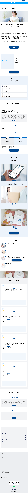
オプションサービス (4, 437)
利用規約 (2, 476)
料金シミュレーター (4, 439)
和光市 (5, 419)
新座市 (7, 419)
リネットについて (3, 463)
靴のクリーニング (6, 93)
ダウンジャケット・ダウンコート (5, 58)
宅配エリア (3, 431)
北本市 (14, 419)
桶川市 (9, 419)
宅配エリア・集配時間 (4, 459)
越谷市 (16, 418)
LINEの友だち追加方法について (4, 477)
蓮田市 (24, 419)
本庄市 (19, 417)
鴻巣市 (7, 418)
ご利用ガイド (4, 435)
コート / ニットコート (4, 60)
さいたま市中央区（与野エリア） (6, 415)
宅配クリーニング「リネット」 (16, 39)
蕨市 (18, 418)
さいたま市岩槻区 (23, 416)
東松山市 (21, 417)
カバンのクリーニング (7, 96)
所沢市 (12, 417)
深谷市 (9, 418)
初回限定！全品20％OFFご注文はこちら (14, 3)
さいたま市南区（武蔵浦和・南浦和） (6, 416)
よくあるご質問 (4, 443)
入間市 (23, 418)
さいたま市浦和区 (22, 415)
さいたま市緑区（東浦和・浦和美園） (16, 416)
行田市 (7, 417)
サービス (2, 455)
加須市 (16, 417)
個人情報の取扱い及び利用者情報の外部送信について (6, 472)
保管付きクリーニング (7, 88)
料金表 (3, 429)
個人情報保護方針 (2, 471)
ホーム (2, 453)
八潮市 (16, 419)
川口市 (5, 417)
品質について (4, 433)
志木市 (2, 419)
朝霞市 (25, 418)
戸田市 (20, 418)
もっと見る (13, 120)
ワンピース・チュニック (4, 64)
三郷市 (21, 419)
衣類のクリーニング (6, 86)
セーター (3, 62)
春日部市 (24, 417)
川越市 (2, 417)
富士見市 (19, 419)
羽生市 (5, 418)
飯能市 (14, 417)
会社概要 (2, 478)
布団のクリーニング (6, 91)
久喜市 (12, 419)
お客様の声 (3, 441)
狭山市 (2, 418)
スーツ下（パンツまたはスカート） (6, 56)
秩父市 (9, 417)
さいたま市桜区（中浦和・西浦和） (14, 415)
